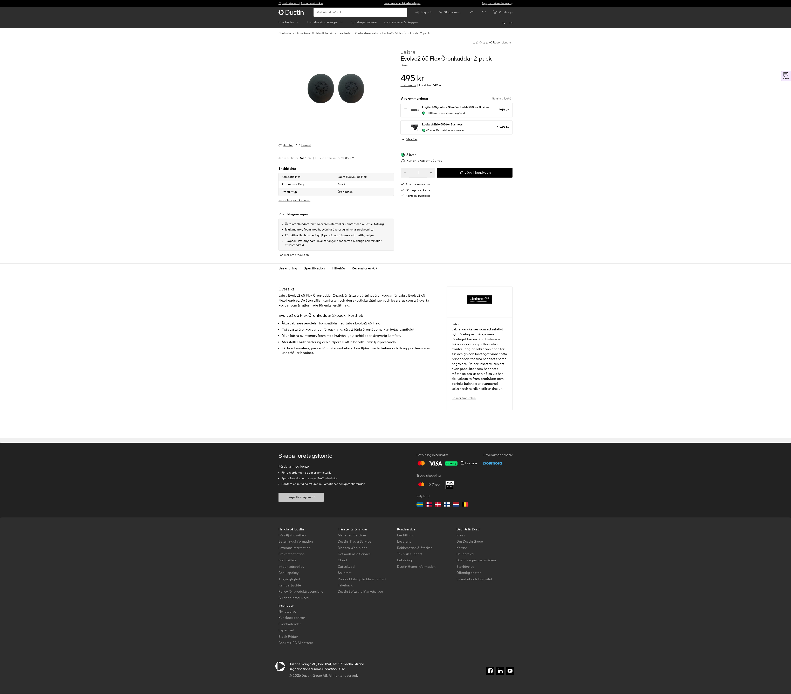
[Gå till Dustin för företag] (291, 12)
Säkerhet (345, 573)
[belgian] (465, 505)
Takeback (345, 585)
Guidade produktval (293, 598)
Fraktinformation (291, 554)
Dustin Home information (416, 567)
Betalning (404, 560)
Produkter (286, 22)
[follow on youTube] (510, 671)
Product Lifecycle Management (362, 579)
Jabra (408, 52)
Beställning (405, 535)
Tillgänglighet (289, 579)
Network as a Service (354, 554)
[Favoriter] (484, 12)
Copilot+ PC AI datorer (295, 643)
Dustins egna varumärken (476, 560)
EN (511, 23)
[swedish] (420, 505)
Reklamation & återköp (415, 548)
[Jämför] (471, 12)
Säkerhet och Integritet (474, 579)
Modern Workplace (352, 548)
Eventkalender (289, 624)
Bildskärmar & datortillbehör (314, 33)
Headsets (343, 33)
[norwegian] (429, 505)
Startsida (284, 33)
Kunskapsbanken (364, 22)
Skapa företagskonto (301, 497)
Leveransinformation (294, 548)
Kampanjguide (289, 585)
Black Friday (288, 637)
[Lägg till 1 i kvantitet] (431, 173)
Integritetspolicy (291, 567)
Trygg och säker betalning (497, 3)
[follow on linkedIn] (500, 671)
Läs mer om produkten (293, 255)
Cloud (342, 560)
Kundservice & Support (402, 22)
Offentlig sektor (468, 573)
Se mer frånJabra (464, 398)
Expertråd (286, 630)
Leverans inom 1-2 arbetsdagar (402, 3)
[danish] (438, 505)
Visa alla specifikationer (294, 200)
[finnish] (447, 505)
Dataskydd (346, 567)
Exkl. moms (408, 85)
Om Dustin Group (469, 541)
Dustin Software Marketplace (360, 591)
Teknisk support (409, 554)
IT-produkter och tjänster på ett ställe (300, 3)
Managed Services (352, 535)
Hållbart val (465, 554)
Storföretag (465, 567)
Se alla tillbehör (502, 98)
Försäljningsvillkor (292, 535)
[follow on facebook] (490, 671)
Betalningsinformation (295, 541)
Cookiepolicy (288, 573)
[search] (402, 12)
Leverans (404, 541)
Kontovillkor (287, 560)
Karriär (461, 548)
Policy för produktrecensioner (301, 591)
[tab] (289, 268)
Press (460, 535)
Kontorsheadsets (366, 33)
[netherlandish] (456, 505)
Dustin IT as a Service (354, 541)
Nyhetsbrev (287, 611)
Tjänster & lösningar (322, 22)
